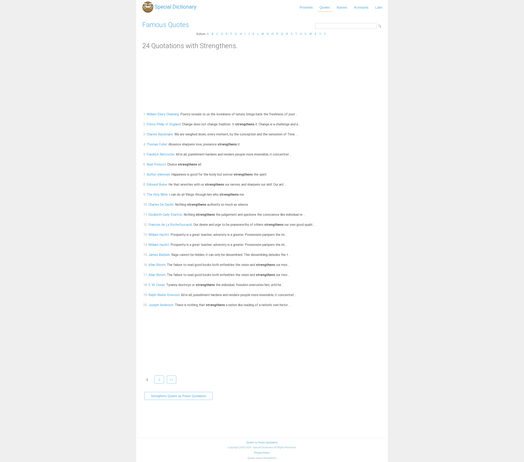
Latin (378, 7)
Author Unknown (158, 174)
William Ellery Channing (163, 114)
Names (342, 7)
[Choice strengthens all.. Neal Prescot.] (204, 164)
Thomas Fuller (157, 144)
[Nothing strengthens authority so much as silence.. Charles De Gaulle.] (251, 205)
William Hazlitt (158, 235)
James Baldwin (159, 255)
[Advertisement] (262, 80)
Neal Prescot (156, 164)
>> (171, 379)
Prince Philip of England (164, 124)
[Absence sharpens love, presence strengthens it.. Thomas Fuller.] (242, 144)
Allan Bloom (156, 265)
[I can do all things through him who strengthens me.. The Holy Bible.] (246, 194)
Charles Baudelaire (160, 134)
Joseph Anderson (160, 305)
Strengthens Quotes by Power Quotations (178, 396)
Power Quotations (268, 442)
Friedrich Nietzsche (160, 154)
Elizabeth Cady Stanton (165, 215)
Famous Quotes (165, 25)
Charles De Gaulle (161, 205)
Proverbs (306, 7)
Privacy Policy (262, 452)
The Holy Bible (157, 194)
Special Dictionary (175, 7)
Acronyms (361, 7)
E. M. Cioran (156, 285)
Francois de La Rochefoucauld (170, 225)
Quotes (325, 7)
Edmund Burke (157, 184)
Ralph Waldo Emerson (164, 295)
